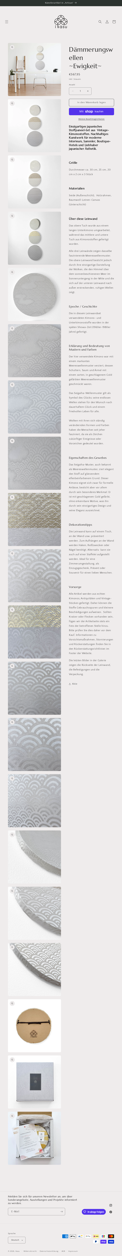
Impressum (73, 1251)
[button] (6, 21)
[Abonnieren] (61, 1211)
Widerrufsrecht (30, 1251)
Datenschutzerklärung (49, 1251)
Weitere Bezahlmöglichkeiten (91, 119)
